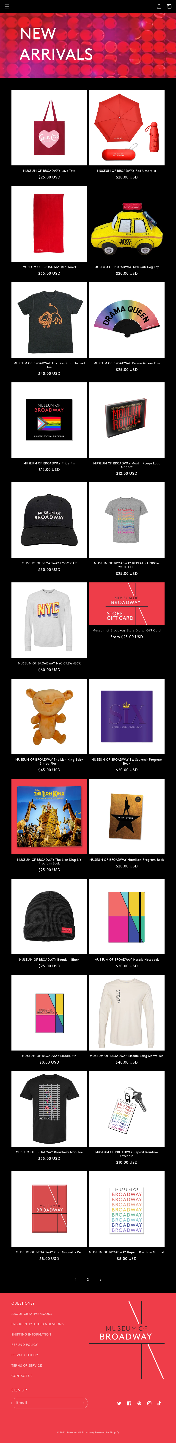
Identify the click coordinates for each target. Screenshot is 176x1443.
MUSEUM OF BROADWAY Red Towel (49, 267)
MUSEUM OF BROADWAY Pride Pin (49, 463)
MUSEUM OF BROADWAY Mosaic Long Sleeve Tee (127, 1056)
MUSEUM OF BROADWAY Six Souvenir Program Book (126, 761)
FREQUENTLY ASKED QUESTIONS (37, 1324)
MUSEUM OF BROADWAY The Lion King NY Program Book (49, 862)
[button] (7, 6)
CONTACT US (21, 1376)
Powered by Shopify (107, 1432)
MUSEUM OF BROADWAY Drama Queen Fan (127, 363)
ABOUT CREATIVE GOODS (31, 1314)
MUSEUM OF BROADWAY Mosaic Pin (49, 1056)
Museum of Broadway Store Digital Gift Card (127, 630)
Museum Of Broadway (80, 1432)
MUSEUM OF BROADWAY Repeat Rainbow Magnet (127, 1252)
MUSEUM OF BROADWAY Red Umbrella (126, 171)
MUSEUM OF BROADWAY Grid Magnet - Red (49, 1252)
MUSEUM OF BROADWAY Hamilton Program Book (126, 860)
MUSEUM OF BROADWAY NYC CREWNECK (49, 663)
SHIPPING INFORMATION (31, 1334)
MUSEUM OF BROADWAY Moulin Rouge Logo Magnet (126, 465)
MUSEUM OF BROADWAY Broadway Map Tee (49, 1152)
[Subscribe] (83, 1403)
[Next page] (100, 1280)
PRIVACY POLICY (24, 1355)
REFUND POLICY (24, 1345)
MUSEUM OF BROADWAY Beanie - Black (49, 959)
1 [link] (76, 1279)
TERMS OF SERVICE (26, 1366)
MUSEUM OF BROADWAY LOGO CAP (49, 563)
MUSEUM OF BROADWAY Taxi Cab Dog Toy (126, 267)
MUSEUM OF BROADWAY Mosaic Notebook (127, 959)
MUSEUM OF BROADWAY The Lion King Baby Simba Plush (49, 761)
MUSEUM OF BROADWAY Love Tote (49, 171)
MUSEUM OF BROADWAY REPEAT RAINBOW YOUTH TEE (127, 565)
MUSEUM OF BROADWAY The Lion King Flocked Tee (49, 365)
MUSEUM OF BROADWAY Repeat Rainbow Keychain (126, 1154)
